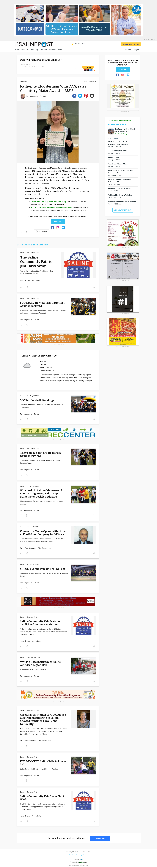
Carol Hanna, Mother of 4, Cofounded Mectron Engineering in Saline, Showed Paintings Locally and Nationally (43, 719)
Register (128, 50)
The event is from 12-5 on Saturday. (33, 670)
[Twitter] (80, 95)
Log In (136, 50)
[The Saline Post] (34, 44)
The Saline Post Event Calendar (120, 121)
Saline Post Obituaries (28, 548)
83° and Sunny (79, 44)
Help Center (83, 855)
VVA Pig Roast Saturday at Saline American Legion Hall (40, 663)
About (60, 50)
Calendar (24, 50)
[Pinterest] (86, 95)
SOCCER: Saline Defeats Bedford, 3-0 (42, 568)
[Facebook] (74, 95)
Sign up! (58, 222)
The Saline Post (44, 548)
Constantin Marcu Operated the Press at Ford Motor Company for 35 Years (43, 533)
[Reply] (27, 231)
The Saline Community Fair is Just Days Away (36, 261)
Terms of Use (73, 865)
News (17, 50)
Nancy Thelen (25, 280)
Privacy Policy (83, 865)
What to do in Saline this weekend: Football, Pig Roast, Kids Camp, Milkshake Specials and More (41, 493)
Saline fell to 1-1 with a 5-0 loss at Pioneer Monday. (39, 769)
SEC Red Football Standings (37, 400)
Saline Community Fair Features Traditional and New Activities (40, 623)
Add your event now (122, 210)
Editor (42, 96)
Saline (22, 252)
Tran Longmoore (32, 96)
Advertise (52, 50)
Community (34, 50)
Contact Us (73, 855)
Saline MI (23, 82)
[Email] (92, 95)
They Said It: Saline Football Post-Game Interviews (41, 454)
